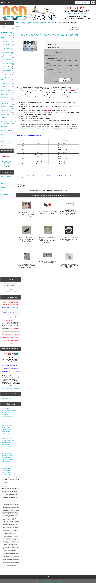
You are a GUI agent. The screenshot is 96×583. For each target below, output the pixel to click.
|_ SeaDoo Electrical (7, 56)
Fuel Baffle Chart (5, 427)
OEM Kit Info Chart (6, 433)
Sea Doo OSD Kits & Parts (39, 22)
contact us (4, 316)
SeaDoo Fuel (50, 22)
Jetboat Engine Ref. (6, 414)
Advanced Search (10, 291)
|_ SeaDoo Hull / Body (7, 63)
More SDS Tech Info (6, 472)
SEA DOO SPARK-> (7, 91)
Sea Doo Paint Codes (6, 453)
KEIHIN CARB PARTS (7, 107)
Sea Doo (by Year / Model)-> (7, 27)
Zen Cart (60, 581)
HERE (6, 310)
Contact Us (3, 187)
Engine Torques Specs (7, 425)
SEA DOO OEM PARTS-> (7, 98)
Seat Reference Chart (7, 455)
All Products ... (4, 145)
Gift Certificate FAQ (5, 194)
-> (7, 32)
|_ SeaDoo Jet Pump (7, 49)
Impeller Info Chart (6, 431)
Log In (9, 2)
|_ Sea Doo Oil (7, 44)
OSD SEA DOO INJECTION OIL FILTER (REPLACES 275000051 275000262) (68, 212)
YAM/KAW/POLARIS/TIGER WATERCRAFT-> (7, 122)
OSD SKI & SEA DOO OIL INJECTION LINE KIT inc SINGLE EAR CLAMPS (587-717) (48, 240)
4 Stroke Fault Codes (6, 470)
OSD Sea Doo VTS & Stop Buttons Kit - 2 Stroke (48, 212)
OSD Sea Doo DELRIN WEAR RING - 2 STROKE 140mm (69, 239)
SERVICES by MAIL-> (7, 127)
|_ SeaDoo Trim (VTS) (7, 67)
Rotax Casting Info (6, 451)
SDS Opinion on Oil (6, 444)
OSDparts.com (47, 581)
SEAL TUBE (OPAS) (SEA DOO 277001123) (7, 163)
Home (3, 2)
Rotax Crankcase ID (6, 446)
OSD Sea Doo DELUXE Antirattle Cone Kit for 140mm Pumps (26, 214)
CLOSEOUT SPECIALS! (7, 131)
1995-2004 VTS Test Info (7, 459)
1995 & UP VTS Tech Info (7, 461)
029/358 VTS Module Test (7, 463)
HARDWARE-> (7, 118)
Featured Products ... (6, 141)
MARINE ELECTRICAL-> (7, 111)
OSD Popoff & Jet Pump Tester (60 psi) (47, 262)
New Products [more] (7, 150)
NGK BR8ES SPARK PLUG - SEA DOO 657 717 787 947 (68, 266)
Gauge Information (6, 429)
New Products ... (5, 138)
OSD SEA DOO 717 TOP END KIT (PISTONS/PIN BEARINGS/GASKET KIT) (27, 266)
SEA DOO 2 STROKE (25, 22)
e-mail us (68, 171)
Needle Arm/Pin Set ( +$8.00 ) (54, 72)
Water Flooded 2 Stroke (7, 466)
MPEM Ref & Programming (8, 440)
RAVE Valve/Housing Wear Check (9, 410)
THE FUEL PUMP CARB (27, 128)
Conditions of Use (5, 183)
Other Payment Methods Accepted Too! (11, 388)
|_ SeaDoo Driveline (7, 52)
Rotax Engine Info (6, 448)
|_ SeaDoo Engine (7, 60)
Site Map (2, 191)
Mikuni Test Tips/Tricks (7, 438)
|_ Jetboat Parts (7, 74)
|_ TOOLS (7, 87)
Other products (6, 398)
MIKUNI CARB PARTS (7, 104)
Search (10, 279)
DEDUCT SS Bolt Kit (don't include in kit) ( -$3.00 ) (59, 69)
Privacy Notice (4, 180)
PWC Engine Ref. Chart (7, 412)
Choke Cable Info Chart (7, 416)
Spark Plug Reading (6, 457)
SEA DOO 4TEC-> (7, 94)
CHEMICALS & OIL (7, 114)
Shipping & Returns (5, 176)
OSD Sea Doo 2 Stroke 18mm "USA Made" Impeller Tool (27, 239)
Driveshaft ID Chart (6, 423)
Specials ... (3, 134)
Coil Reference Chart (6, 418)
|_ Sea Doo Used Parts (7, 84)
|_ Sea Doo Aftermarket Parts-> (7, 78)
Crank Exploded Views (7, 420)
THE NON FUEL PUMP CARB (43, 128)
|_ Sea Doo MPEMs (7, 71)
